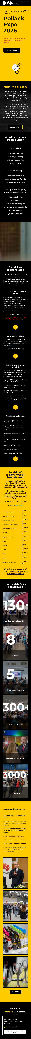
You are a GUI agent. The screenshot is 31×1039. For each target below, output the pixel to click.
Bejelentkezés (16, 4)
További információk (11, 1027)
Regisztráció (24, 2)
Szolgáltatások (16, 2)
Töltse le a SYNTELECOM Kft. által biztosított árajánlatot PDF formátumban (15, 571)
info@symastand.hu (17, 505)
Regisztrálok (12, 50)
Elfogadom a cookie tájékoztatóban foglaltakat (15, 1031)
